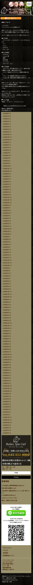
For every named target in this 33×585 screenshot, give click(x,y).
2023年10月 (6, 202)
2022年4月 (6, 249)
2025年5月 (6, 152)
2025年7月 (6, 147)
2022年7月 (6, 241)
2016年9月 (6, 425)
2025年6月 (6, 150)
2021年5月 (6, 278)
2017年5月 (6, 404)
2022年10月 (6, 234)
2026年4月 (6, 124)
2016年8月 (6, 427)
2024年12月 (6, 166)
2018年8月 (6, 365)
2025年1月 (6, 163)
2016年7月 (6, 430)
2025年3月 (6, 158)
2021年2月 (6, 286)
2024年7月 (6, 179)
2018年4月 (6, 375)
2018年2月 (6, 380)
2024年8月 (6, 176)
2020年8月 (6, 302)
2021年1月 (6, 289)
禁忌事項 (5, 553)
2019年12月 (6, 323)
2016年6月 (6, 433)
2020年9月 (6, 299)
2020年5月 (6, 310)
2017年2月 (6, 412)
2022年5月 (6, 247)
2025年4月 (6, 155)
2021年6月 (6, 275)
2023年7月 (6, 210)
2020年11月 (6, 294)
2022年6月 (6, 244)
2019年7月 (6, 336)
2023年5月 (6, 215)
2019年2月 (6, 349)
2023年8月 (6, 207)
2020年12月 (6, 291)
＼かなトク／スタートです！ (10, 497)
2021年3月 (6, 283)
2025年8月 (6, 145)
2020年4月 (6, 312)
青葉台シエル (7, 105)
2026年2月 (6, 129)
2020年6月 (6, 307)
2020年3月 (6, 315)
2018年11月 (6, 357)
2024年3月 (6, 189)
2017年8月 (6, 396)
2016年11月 (6, 419)
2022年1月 (6, 257)
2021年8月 (6, 270)
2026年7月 (6, 116)
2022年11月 (6, 231)
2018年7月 (6, 367)
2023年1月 (6, 226)
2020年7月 (6, 304)
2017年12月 (6, 385)
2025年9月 (6, 142)
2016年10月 (6, 422)
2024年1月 (6, 194)
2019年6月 (6, 338)
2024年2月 (6, 192)
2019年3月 (6, 346)
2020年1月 (6, 320)
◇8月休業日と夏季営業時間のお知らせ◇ (13, 485)
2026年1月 (6, 131)
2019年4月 (6, 344)
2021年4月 (6, 281)
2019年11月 (6, 325)
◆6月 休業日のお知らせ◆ (9, 500)
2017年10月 (6, 391)
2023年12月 (6, 197)
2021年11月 (6, 262)
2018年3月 (6, 378)
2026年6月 (6, 118)
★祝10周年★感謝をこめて (9, 488)
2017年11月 (6, 388)
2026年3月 (6, 126)
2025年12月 (6, 134)
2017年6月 (6, 401)
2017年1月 (6, 414)
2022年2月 (6, 255)
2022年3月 (6, 252)
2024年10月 (6, 171)
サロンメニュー (7, 547)
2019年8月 (6, 333)
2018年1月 (6, 383)
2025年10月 (6, 139)
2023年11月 (6, 200)
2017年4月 (6, 406)
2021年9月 (6, 268)
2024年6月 (6, 181)
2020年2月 (6, 317)
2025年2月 (6, 160)
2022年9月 (6, 236)
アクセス (5, 550)
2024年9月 (6, 173)
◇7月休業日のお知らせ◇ (9, 495)
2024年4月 (6, 186)
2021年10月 (6, 265)
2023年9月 (6, 205)
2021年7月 (6, 273)
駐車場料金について (8, 555)
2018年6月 (6, 370)
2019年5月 (6, 341)
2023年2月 (6, 223)
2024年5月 (6, 184)
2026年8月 (6, 113)
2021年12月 (6, 260)
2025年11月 (6, 137)
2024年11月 (6, 168)
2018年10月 (6, 359)
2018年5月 (6, 372)
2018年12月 (6, 354)
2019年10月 (6, 328)
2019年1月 (6, 351)
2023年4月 (6, 218)
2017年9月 (6, 393)
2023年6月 (6, 213)
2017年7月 (6, 399)
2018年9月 (6, 362)
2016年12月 (6, 417)
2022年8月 (6, 239)
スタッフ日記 (22, 105)
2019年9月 (6, 330)
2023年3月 (6, 220)
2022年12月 (6, 228)
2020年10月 (6, 296)
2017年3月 (6, 409)
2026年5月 (6, 121)
